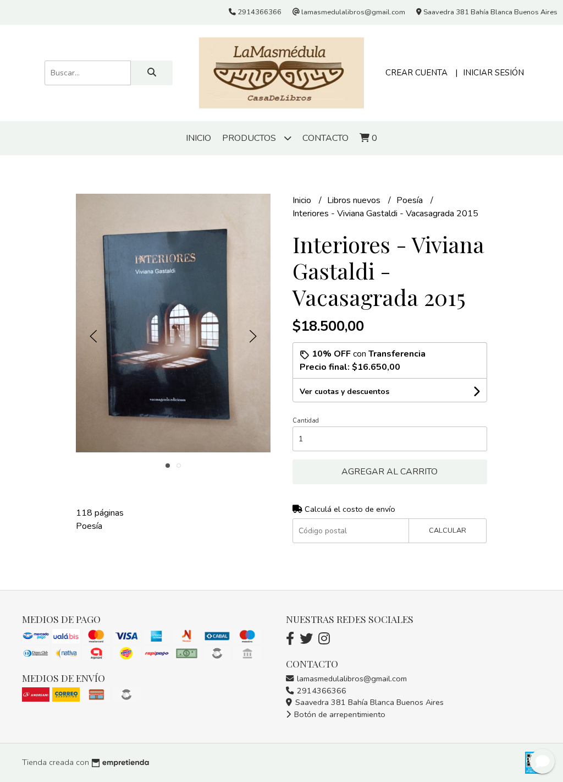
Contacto (325, 138)
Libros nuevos (355, 200)
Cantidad (305, 421)
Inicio (198, 138)
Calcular (447, 530)
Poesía (410, 200)
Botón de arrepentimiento (338, 714)
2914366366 (320, 690)
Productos (250, 138)
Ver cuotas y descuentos (344, 391)
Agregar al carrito (389, 472)
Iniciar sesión (493, 72)
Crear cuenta (416, 72)
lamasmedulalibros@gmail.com (351, 678)
